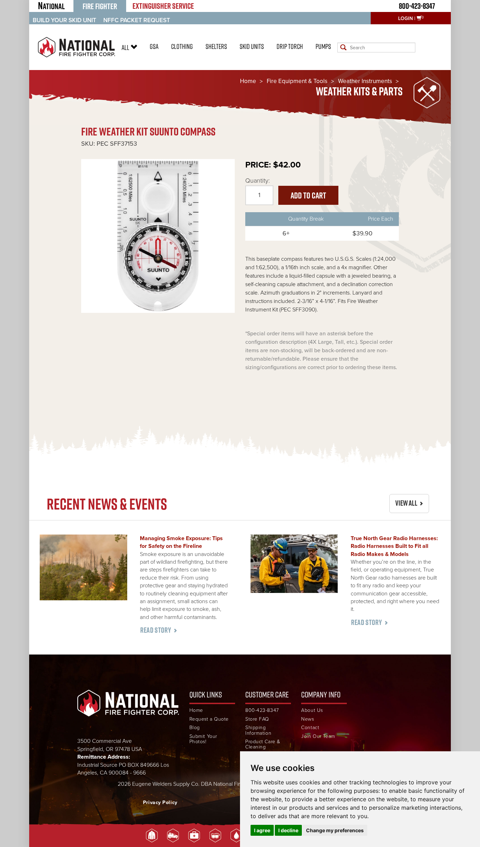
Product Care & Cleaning (262, 744)
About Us (312, 710)
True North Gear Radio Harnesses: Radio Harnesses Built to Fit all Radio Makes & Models (394, 546)
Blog (194, 727)
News (307, 719)
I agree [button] (262, 830)
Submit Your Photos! (203, 739)
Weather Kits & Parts (359, 91)
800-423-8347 (417, 6)
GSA (154, 46)
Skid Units (252, 46)
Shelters (216, 46)
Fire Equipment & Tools (297, 81)
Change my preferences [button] (335, 830)
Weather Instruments (365, 81)
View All (406, 503)
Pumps (323, 46)
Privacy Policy (160, 802)
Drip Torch (290, 46)
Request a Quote (209, 719)
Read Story (155, 630)
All (126, 47)
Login (405, 18)
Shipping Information (258, 730)
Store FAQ (257, 719)
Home (248, 81)
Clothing (182, 46)
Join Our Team (318, 736)
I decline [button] (288, 830)
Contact (310, 727)
